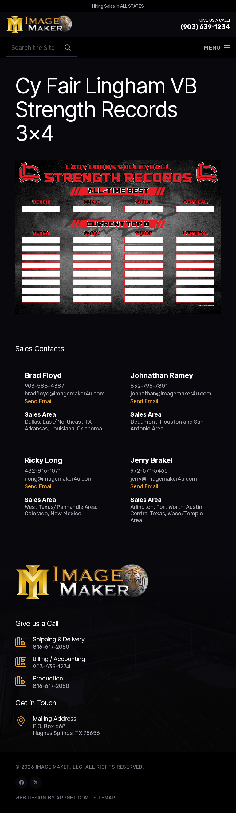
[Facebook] (21, 782)
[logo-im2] (39, 24)
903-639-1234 (52, 666)
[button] (217, 47)
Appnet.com (72, 798)
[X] (36, 782)
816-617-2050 (51, 647)
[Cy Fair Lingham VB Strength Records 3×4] (118, 164)
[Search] (68, 47)
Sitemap (104, 798)
